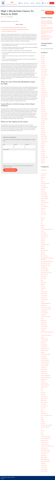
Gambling (43, 330)
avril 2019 (42, 162)
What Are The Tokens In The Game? (9, 31)
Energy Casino (44, 324)
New (42, 388)
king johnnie (43, 342)
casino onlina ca (44, 293)
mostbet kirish (44, 371)
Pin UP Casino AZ (44, 406)
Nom (4, 144)
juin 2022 (42, 124)
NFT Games (43, 392)
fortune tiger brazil (44, 326)
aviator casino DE (44, 235)
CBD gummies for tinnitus (46, 309)
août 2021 (43, 143)
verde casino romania (45, 451)
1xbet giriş (43, 204)
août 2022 (43, 120)
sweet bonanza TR (44, 442)
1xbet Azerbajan (44, 194)
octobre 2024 (43, 73)
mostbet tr (43, 381)
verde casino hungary (45, 449)
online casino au (44, 396)
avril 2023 (43, 105)
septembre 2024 (44, 74)
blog (42, 280)
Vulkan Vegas (43, 455)
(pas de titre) (43, 25)
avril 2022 (42, 128)
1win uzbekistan (44, 187)
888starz (42, 225)
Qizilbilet (42, 421)
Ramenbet (43, 423)
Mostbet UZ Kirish (44, 383)
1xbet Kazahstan (44, 206)
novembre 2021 (44, 138)
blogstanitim (43, 282)
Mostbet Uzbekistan (45, 384)
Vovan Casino (43, 453)
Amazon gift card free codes (47, 229)
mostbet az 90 (44, 358)
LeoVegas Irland (44, 346)
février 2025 (43, 65)
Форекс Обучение (44, 471)
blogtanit (43, 284)
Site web (27, 144)
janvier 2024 (43, 90)
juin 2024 (42, 80)
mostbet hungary (44, 363)
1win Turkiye (43, 185)
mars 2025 (43, 63)
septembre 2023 (44, 96)
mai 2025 (43, 59)
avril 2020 (43, 153)
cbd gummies (43, 305)
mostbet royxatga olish (45, 377)
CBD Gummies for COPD (46, 307)
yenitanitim (43, 463)
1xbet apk (43, 191)
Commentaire (6, 149)
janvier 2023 (43, 111)
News (42, 390)
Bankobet (43, 246)
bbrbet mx (43, 252)
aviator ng (43, 242)
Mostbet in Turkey (44, 365)
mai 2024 (43, 82)
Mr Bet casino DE (44, 386)
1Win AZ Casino (44, 173)
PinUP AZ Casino (44, 413)
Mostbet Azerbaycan (45, 362)
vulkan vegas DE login (45, 459)
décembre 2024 (44, 69)
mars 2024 (43, 86)
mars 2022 (43, 130)
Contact (44, 3)
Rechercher (43, 10)
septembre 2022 (44, 118)
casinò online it (44, 297)
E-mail (15, 144)
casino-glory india (44, 299)
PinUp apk (43, 411)
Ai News (42, 227)
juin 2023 (42, 101)
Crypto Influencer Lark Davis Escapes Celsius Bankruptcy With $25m (15, 29)
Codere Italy (43, 314)
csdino (42, 318)
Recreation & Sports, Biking (46, 425)
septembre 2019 (44, 157)
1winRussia (43, 189)
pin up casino (43, 404)
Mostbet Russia (44, 379)
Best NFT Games (44, 274)
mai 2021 (42, 149)
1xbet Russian (43, 214)
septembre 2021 (44, 141)
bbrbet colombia (44, 250)
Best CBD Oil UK (44, 267)
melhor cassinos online (45, 354)
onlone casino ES (44, 398)
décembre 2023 (44, 92)
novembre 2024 (44, 71)
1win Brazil (43, 177)
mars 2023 (43, 107)
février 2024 (43, 88)
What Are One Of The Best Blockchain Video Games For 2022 (14, 27)
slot (41, 432)
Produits (38, 3)
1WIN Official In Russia (45, 183)
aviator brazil (43, 233)
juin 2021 (42, 147)
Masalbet (43, 352)
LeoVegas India (44, 344)
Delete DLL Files (44, 322)
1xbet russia (43, 212)
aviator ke (43, 240)
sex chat (42, 430)
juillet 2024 (43, 78)
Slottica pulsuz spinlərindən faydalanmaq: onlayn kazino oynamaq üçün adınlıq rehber (47, 22)
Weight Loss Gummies (45, 461)
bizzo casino (43, 278)
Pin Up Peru (43, 407)
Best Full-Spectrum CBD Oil (46, 272)
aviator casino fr (44, 236)
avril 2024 (43, 84)
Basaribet (43, 248)
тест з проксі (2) (44, 467)
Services (33, 3)
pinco (42, 409)
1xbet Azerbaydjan (44, 196)
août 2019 (43, 159)
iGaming (42, 337)
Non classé (43, 394)
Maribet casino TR (44, 350)
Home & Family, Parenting (46, 335)
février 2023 (43, 109)
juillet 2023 (43, 99)
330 (41, 221)
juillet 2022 (43, 122)
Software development (45, 436)
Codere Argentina (44, 312)
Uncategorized (44, 448)
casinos (42, 301)
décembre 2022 (44, 113)
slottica (42, 434)
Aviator (42, 231)
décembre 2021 (44, 136)
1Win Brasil (43, 175)
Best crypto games (45, 270)
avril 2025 (43, 61)
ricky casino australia (45, 427)
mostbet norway (44, 373)
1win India (43, 181)
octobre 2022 (43, 117)
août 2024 (43, 76)
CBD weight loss (44, 311)
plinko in (42, 419)
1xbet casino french (45, 202)
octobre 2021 (43, 139)
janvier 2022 (43, 134)
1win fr (42, 179)
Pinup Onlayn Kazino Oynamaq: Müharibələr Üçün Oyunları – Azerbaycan (47, 32)
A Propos (27, 3)
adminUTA (4, 16)
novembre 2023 (44, 94)
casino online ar (44, 295)
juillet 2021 (43, 145)
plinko (42, 417)
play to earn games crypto (46, 415)
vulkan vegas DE (44, 457)
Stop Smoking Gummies (46, 438)
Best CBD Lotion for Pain (45, 263)
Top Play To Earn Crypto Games (47, 446)
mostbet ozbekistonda (45, 375)
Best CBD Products (44, 268)
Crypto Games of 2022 (45, 316)
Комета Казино (43, 465)
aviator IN (43, 238)
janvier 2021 (43, 151)
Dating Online (43, 320)
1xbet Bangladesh (44, 198)
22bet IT (42, 219)
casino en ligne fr (44, 291)
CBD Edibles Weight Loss (46, 303)
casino (42, 289)
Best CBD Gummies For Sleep (47, 261)
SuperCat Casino (44, 440)
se (41, 428)
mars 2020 (43, 155)
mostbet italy (43, 369)
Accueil (21, 3)
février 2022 (43, 132)
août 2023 (43, 97)
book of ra (43, 286)
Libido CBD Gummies (45, 348)
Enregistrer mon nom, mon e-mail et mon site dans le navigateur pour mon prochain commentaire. (18, 166)
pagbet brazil (43, 400)
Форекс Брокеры (44, 469)
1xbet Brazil (43, 200)
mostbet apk (43, 356)
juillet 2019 (43, 161)
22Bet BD (42, 217)
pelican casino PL (44, 402)
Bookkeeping (43, 288)
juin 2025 (42, 57)
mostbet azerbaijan (45, 360)
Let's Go (51, 3)
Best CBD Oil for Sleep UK (46, 265)
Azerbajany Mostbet (45, 244)
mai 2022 (42, 126)
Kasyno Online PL (44, 341)
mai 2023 (42, 103)
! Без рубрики (43, 170)
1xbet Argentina (44, 193)
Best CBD (43, 254)
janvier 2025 (43, 67)
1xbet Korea (43, 208)
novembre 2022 (44, 115)
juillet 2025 (43, 55)
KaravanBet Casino (45, 339)
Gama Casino (43, 328)
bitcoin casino (44, 276)
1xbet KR (42, 210)
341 (41, 223)
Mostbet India (43, 367)
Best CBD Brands (44, 256)
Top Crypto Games (45, 444)
